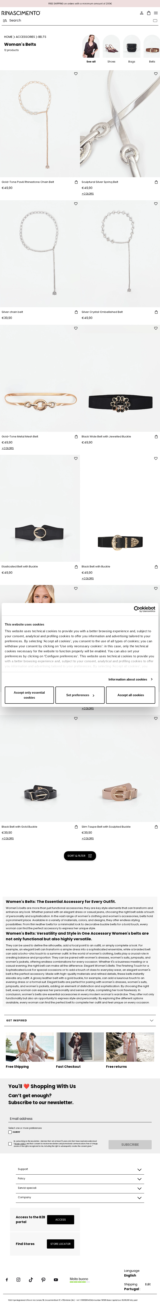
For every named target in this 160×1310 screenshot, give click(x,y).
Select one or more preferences (25, 1128)
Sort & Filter (76, 856)
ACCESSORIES (25, 37)
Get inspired (16, 1020)
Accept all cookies (131, 695)
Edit (148, 1284)
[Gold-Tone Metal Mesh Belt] (40, 378)
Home (8, 37)
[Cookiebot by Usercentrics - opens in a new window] (137, 609)
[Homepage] (40, 13)
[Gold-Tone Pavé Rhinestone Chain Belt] (40, 123)
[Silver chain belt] (40, 253)
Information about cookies (128, 679)
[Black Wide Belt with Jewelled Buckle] (120, 378)
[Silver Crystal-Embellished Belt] (120, 253)
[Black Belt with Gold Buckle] (40, 768)
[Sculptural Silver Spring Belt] (120, 123)
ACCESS (60, 1219)
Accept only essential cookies (29, 695)
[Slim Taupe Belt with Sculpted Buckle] (120, 768)
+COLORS (88, 193)
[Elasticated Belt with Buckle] (40, 508)
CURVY (16, 1132)
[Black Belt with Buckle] (120, 508)
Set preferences (77, 695)
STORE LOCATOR (60, 1244)
